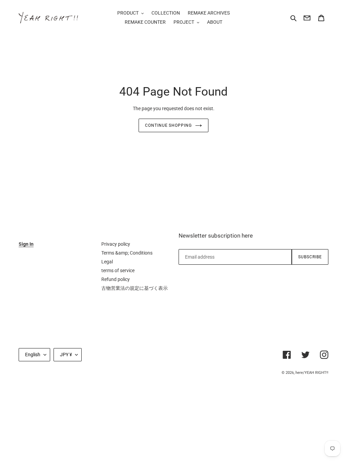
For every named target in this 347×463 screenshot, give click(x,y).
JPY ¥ (66, 354)
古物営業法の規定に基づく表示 (134, 288)
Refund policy (115, 279)
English (32, 354)
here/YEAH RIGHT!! (311, 372)
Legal (107, 261)
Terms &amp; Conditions (126, 253)
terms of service (118, 270)
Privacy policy (115, 244)
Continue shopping (168, 125)
